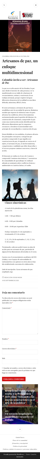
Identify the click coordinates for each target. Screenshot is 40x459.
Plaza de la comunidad (20, 440)
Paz (28, 56)
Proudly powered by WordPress (14, 454)
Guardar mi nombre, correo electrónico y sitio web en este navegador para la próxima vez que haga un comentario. (19, 370)
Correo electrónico (9, 349)
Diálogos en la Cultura (18, 56)
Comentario (6, 308)
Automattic (19, 457)
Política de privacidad (20, 446)
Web (3, 358)
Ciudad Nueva (20, 437)
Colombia (5, 56)
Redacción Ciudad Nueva (13, 277)
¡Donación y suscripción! (20, 443)
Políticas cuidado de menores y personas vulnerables (20, 449)
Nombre (5, 339)
